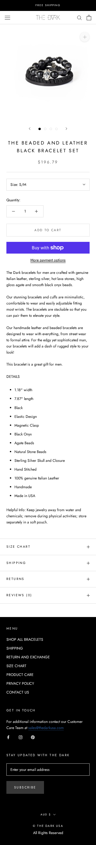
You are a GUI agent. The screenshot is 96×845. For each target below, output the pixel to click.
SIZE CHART (18, 546)
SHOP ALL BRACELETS (24, 639)
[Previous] (29, 128)
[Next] (66, 128)
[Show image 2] (45, 129)
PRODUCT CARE (20, 674)
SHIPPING (14, 648)
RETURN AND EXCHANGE (28, 657)
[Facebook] (8, 737)
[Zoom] (84, 36)
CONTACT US (17, 692)
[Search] (79, 17)
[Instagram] (20, 737)
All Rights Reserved (48, 832)
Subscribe (25, 787)
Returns (15, 578)
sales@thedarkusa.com (46, 727)
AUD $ (46, 814)
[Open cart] (89, 17)
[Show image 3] (51, 129)
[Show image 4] (56, 129)
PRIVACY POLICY (20, 683)
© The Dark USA (48, 826)
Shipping (16, 562)
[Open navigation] (7, 17)
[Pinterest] (33, 737)
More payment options (48, 260)
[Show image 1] (39, 129)
